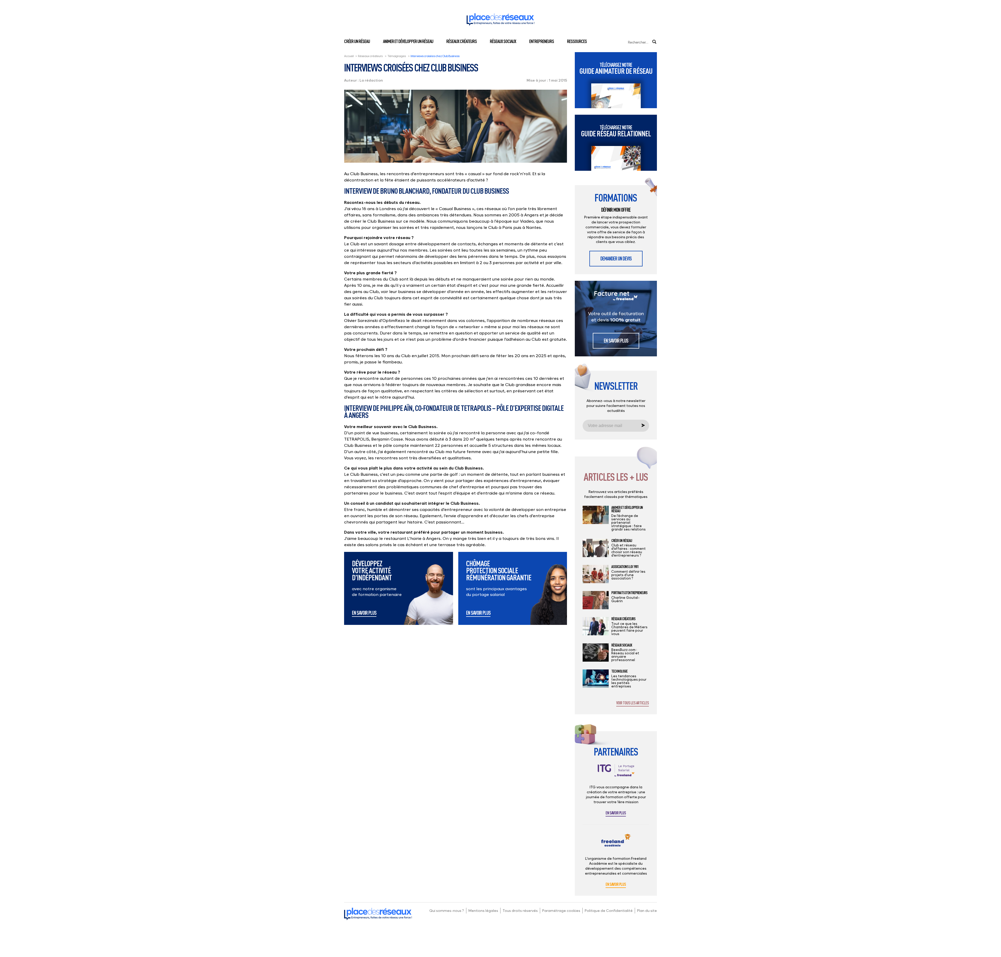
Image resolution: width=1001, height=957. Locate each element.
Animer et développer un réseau (408, 41)
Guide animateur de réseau (615, 68)
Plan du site (647, 910)
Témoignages (396, 56)
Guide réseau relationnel (616, 131)
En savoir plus (364, 613)
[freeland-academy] (616, 844)
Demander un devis (616, 258)
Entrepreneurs (541, 41)
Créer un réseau (357, 41)
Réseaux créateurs (461, 41)
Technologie (619, 671)
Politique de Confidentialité (609, 910)
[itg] (616, 774)
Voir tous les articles (632, 703)
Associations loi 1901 (624, 567)
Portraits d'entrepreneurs (629, 593)
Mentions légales (483, 910)
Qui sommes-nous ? (446, 910)
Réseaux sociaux (503, 41)
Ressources (577, 41)
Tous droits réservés (520, 910)
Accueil (348, 56)
